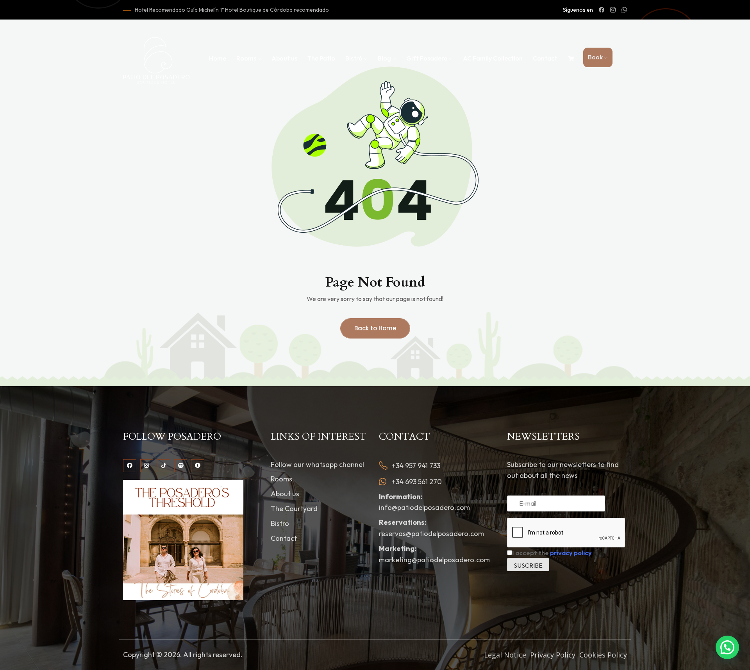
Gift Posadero (427, 58)
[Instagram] (147, 465)
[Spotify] (181, 465)
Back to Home (375, 328)
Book (595, 57)
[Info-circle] (197, 465)
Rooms (246, 58)
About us (284, 58)
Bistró (353, 58)
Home (217, 58)
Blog (384, 58)
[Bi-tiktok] (163, 465)
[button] (727, 647)
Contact (545, 58)
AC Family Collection (493, 58)
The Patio (321, 58)
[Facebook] (129, 465)
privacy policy (571, 553)
